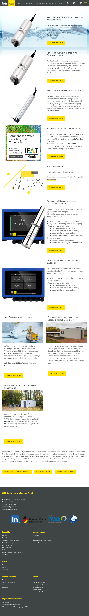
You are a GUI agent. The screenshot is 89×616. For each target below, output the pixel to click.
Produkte (30, 3)
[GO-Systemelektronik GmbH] (8, 1)
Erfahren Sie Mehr (56, 119)
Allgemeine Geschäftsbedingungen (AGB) (15, 607)
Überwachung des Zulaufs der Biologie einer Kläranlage (63, 319)
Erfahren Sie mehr (56, 43)
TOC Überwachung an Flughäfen (20, 318)
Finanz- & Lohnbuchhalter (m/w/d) (60, 172)
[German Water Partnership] (34, 519)
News (51, 3)
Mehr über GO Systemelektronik (17, 472)
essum (5, 602)
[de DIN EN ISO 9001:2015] (73, 519)
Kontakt (58, 3)
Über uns (21, 3)
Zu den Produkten (43, 472)
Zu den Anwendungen (65, 472)
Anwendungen (41, 3)
